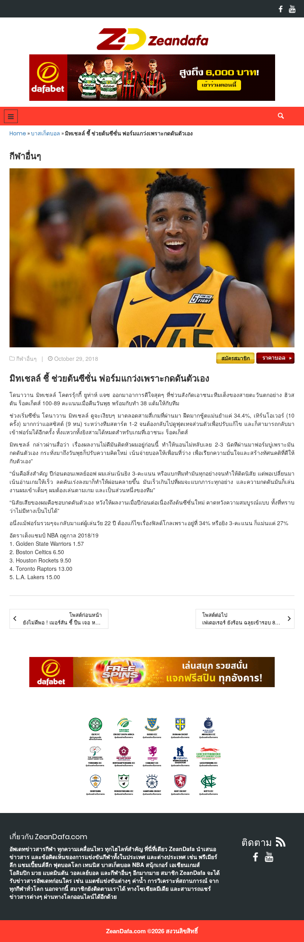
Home (18, 133)
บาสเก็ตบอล (45, 133)
